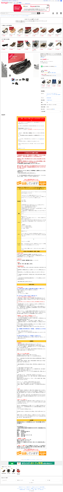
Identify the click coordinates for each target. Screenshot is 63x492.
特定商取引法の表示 (22, 489)
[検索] (61, 0)
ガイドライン (44, 488)
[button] (50, 111)
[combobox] (16, 13)
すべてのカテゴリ (34, 13)
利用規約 (32, 488)
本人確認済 (54, 72)
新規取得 (20, 2)
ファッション (8, 15)
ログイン (15, 3)
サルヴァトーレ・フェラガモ (20, 15)
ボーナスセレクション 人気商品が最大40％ (23, 3)
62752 (50, 72)
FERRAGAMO (42, 57)
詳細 (55, 66)
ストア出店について (28, 489)
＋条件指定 (42, 13)
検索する (38, 13)
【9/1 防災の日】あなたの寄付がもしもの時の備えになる (10, 0)
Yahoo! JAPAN (45, 0)
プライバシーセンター (27, 488)
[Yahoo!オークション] (7, 2)
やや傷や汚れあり (49, 100)
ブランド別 (12, 15)
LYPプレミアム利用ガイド (37, 488)
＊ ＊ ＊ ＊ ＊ (46, 71)
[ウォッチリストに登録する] (7, 32)
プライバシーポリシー (20, 488)
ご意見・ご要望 (34, 489)
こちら (51, 87)
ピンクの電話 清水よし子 (58, 0)
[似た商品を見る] (10, 76)
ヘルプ (49, 0)
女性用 (27, 15)
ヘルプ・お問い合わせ (40, 489)
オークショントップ (3, 15)
